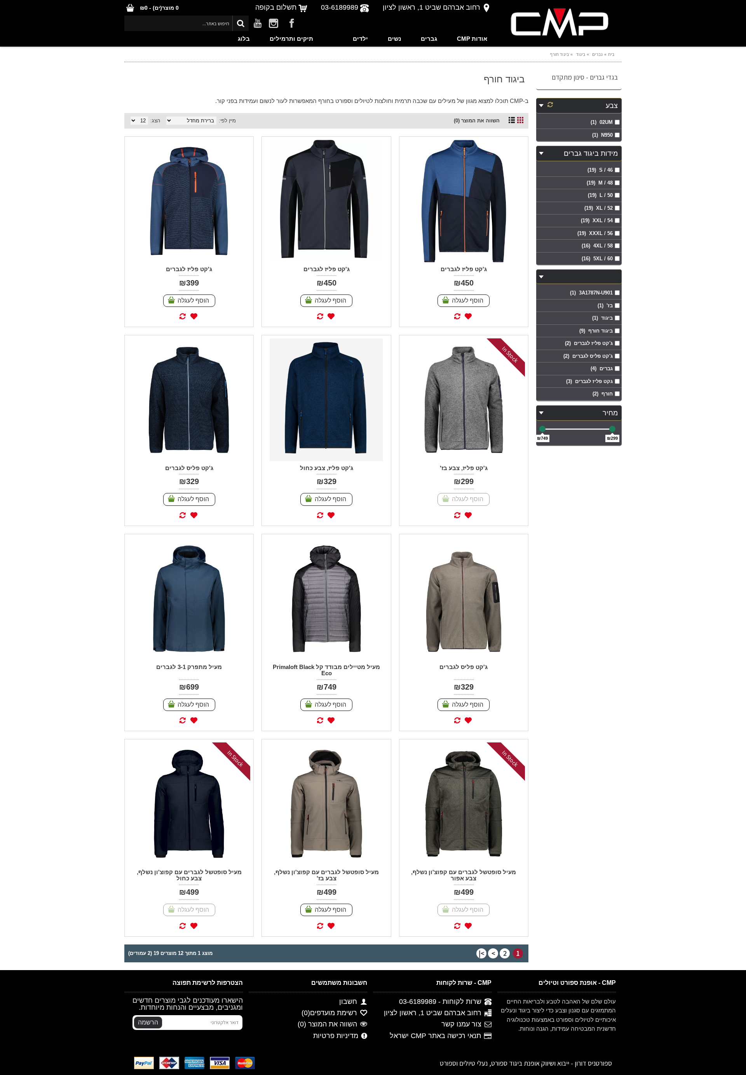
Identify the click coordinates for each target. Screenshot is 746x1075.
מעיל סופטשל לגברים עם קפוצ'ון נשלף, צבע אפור (463, 875)
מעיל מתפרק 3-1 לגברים (189, 667)
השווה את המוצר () (327, 1024)
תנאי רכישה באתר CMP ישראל (435, 1036)
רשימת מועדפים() (329, 1013)
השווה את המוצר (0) (477, 121)
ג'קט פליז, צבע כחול (326, 468)
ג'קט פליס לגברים (189, 468)
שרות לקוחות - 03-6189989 (440, 1001)
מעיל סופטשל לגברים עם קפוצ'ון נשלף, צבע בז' (326, 875)
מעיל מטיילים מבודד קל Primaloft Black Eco (326, 670)
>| (481, 953)
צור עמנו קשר (461, 1024)
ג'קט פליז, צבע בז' (464, 468)
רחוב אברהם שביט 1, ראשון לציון (432, 1013)
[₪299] (612, 429)
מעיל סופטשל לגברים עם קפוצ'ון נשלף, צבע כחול (189, 875)
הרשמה (148, 1022)
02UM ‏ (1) (602, 122)
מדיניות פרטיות (335, 1036)
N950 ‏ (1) (602, 135)
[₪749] (542, 429)
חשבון (348, 1001)
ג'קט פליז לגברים (464, 269)
